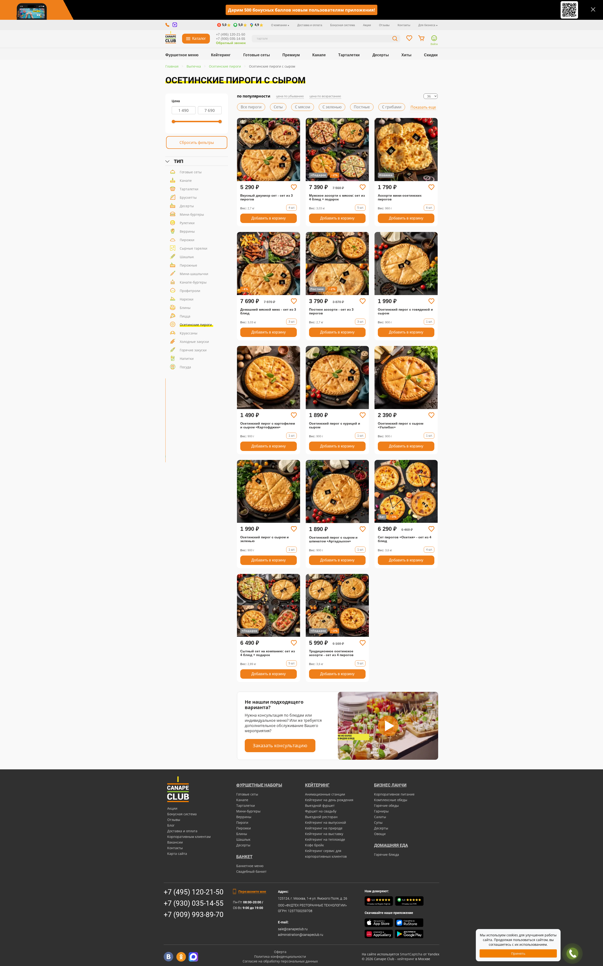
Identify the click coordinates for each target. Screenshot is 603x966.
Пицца (185, 316)
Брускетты (188, 197)
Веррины (187, 231)
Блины (185, 307)
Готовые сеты (256, 55)
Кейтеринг (221, 55)
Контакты (404, 25)
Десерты (380, 55)
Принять (518, 953)
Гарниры (381, 811)
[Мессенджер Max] (193, 957)
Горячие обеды (386, 805)
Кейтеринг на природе (323, 828)
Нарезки (186, 299)
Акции (367, 25)
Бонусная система (342, 25)
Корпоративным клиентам (189, 836)
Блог (171, 825)
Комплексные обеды (390, 800)
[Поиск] (395, 39)
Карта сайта (177, 853)
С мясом (302, 107)
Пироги (242, 822)
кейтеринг (405, 959)
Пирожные (188, 265)
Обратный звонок (231, 43)
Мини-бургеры (192, 214)
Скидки (431, 55)
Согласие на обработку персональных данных (280, 961)
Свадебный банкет (251, 871)
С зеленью (332, 107)
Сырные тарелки (193, 248)
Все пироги (251, 107)
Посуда (185, 367)
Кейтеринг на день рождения (329, 800)
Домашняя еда (391, 845)
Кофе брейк (314, 845)
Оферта (280, 952)
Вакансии (175, 842)
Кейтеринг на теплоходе (325, 839)
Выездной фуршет (320, 805)
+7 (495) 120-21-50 (230, 34)
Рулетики (187, 223)
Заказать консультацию (280, 745)
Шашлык (187, 257)
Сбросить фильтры (196, 142)
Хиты (406, 55)
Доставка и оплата (309, 25)
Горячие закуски (193, 350)
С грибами (391, 107)
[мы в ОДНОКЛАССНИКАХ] (181, 957)
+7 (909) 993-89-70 (194, 914)
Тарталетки (349, 55)
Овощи (380, 834)
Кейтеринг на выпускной (325, 822)
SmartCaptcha (411, 954)
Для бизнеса (427, 25)
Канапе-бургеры (193, 282)
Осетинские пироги (196, 324)
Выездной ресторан (321, 817)
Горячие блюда (386, 854)
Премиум (291, 55)
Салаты (380, 817)
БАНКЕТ (244, 856)
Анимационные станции (325, 794)
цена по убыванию (290, 96)
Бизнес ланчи (390, 785)
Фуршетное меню (182, 55)
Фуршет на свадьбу (320, 811)
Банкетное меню (250, 866)
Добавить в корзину (268, 218)
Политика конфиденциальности (280, 956)
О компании (279, 25)
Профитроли (190, 290)
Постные (362, 107)
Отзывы (384, 25)
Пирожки (187, 240)
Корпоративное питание (394, 794)
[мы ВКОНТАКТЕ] (168, 957)
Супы (378, 822)
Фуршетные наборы (259, 785)
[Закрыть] (593, 9)
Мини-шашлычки (194, 274)
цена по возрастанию (325, 96)
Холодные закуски (194, 341)
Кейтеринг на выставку (324, 834)
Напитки (187, 358)
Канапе (319, 55)
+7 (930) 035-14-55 (230, 39)
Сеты (278, 107)
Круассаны (188, 333)
